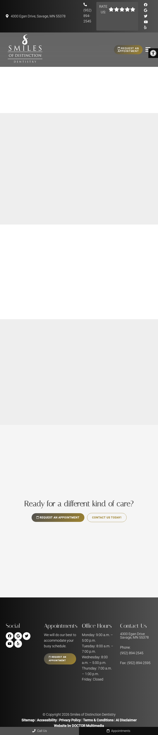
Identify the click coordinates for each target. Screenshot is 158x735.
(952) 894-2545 (87, 15)
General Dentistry (101, 68)
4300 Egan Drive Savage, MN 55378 (134, 635)
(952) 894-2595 (138, 663)
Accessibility (47, 720)
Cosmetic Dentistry (103, 79)
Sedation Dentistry (102, 96)
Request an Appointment (128, 50)
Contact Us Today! (107, 517)
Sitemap (28, 720)
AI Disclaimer (126, 720)
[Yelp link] (145, 28)
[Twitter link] (145, 16)
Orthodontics (98, 85)
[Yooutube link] (146, 22)
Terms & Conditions (98, 720)
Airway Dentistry (101, 90)
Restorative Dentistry (104, 73)
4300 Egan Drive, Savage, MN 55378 (38, 16)
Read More (19, 204)
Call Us (41, 731)
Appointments (120, 731)
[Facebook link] (145, 5)
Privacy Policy (70, 720)
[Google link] (145, 10)
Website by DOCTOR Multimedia (79, 726)
